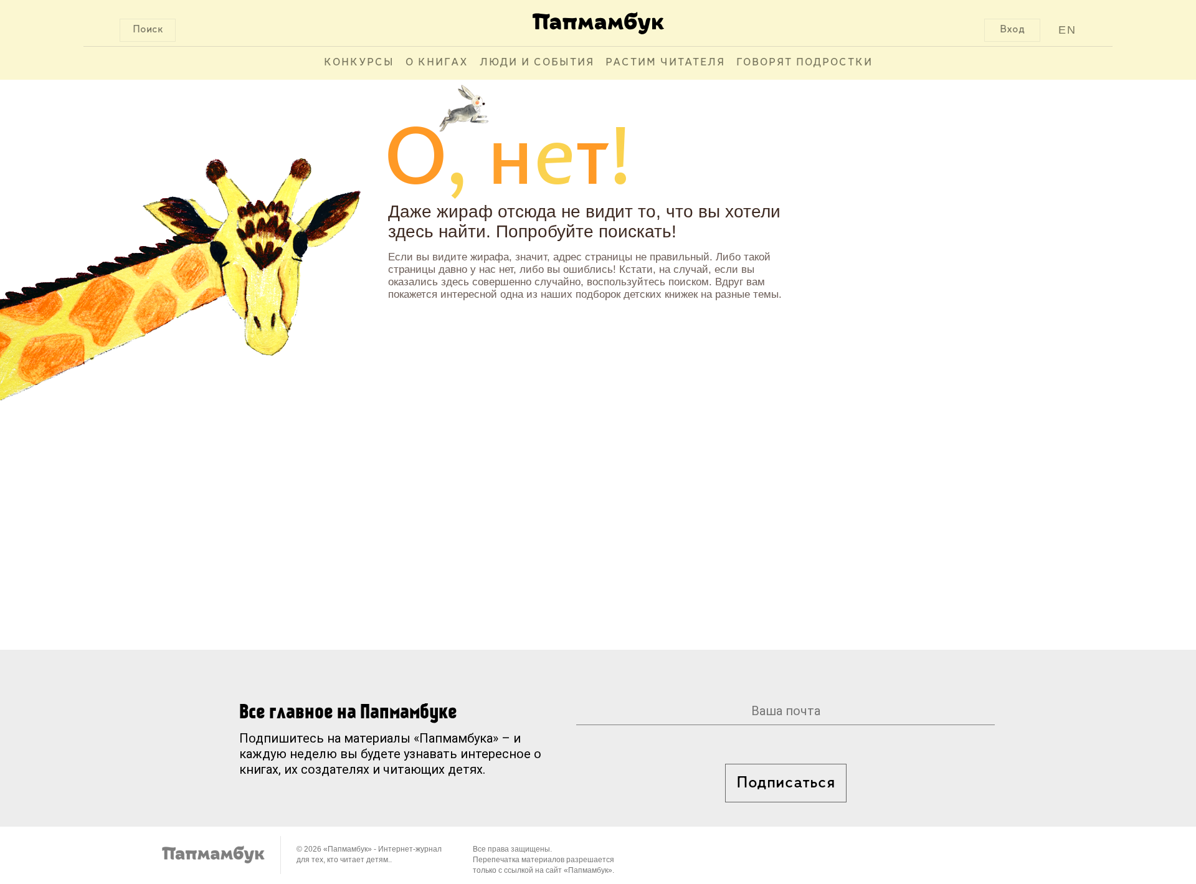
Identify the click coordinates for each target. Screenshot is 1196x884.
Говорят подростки (804, 63)
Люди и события (537, 63)
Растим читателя (665, 63)
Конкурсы (359, 63)
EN (1067, 30)
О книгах (437, 63)
